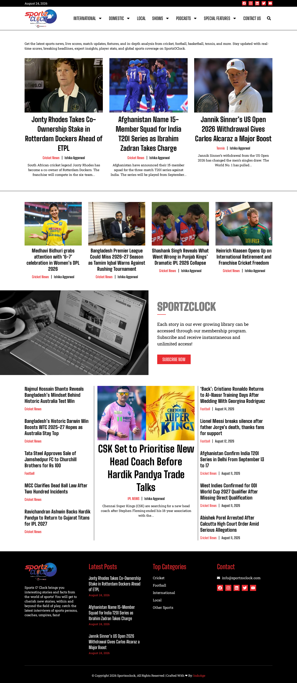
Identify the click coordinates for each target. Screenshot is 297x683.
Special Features (217, 18)
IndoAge (199, 675)
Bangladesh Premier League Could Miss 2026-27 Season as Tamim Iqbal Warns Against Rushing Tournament (116, 260)
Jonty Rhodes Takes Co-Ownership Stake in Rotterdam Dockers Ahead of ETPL (115, 583)
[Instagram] (251, 3)
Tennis (221, 148)
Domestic (116, 18)
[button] (268, 18)
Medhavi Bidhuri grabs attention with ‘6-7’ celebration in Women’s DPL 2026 (53, 260)
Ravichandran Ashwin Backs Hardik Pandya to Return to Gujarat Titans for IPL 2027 (57, 518)
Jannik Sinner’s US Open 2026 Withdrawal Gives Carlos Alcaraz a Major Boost (233, 129)
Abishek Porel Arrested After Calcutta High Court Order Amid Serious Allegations (229, 524)
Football (29, 473)
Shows (157, 18)
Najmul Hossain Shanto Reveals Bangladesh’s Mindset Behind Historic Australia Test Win (54, 395)
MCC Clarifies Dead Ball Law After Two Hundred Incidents (56, 489)
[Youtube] (270, 3)
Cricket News (51, 158)
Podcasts (183, 18)
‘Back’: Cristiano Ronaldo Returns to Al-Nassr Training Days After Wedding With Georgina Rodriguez (232, 395)
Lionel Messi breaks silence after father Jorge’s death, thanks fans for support (232, 427)
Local (141, 18)
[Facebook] (244, 3)
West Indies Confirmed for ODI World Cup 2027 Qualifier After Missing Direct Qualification (229, 492)
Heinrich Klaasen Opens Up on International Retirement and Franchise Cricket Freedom (244, 257)
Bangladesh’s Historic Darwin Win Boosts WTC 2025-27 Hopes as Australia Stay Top (56, 427)
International (84, 18)
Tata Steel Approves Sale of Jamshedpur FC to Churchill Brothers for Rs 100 (51, 459)
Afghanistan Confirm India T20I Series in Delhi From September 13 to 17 (232, 459)
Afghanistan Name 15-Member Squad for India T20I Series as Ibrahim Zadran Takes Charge (112, 612)
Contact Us (252, 18)
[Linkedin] (257, 3)
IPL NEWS (133, 498)
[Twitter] (264, 3)
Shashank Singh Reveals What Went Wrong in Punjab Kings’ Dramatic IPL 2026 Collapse (180, 257)
